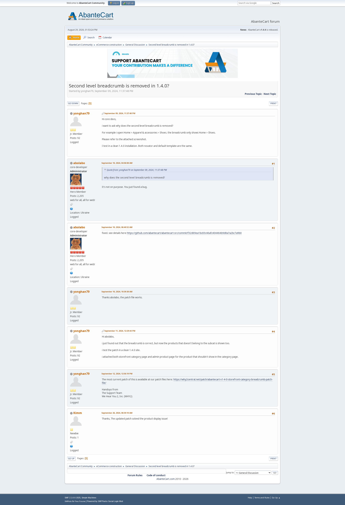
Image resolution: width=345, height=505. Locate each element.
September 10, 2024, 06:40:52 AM (117, 227)
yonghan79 (81, 113)
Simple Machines (89, 498)
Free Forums (80, 501)
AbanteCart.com (166, 479)
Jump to (230, 472)
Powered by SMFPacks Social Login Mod (105, 501)
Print (273, 103)
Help (250, 497)
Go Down (73, 103)
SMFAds (68, 501)
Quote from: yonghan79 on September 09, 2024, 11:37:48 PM (137, 169)
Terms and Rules (262, 497)
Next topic (270, 94)
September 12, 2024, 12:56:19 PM (117, 373)
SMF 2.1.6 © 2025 (72, 498)
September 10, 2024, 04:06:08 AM (117, 163)
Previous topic (253, 94)
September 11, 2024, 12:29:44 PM (119, 330)
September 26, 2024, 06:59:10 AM (117, 412)
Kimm (77, 413)
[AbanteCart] (71, 208)
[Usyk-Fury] (71, 445)
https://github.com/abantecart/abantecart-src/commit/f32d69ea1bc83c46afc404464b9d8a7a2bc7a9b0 (184, 233)
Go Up (71, 458)
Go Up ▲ (276, 497)
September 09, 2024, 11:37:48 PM (119, 113)
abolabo (79, 163)
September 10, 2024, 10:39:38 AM (117, 291)
